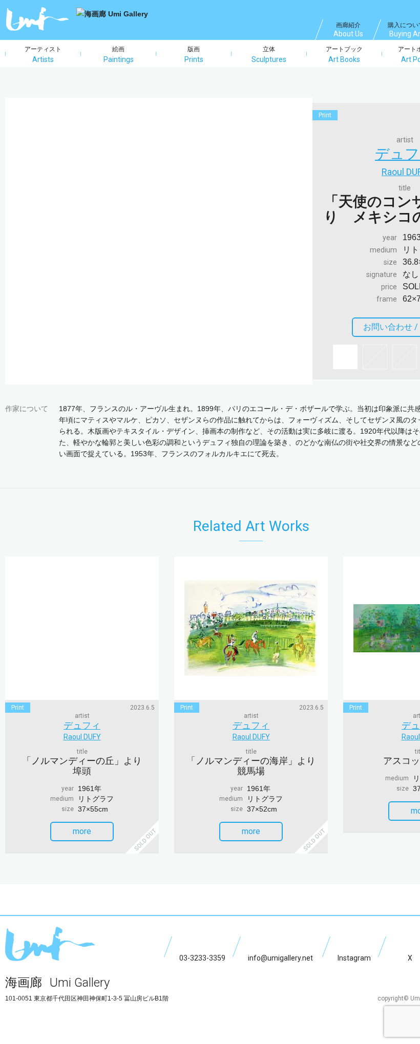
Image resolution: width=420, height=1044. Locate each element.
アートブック (344, 54)
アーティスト (43, 54)
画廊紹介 (348, 30)
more (82, 831)
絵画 (118, 54)
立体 (268, 54)
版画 (193, 54)
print (325, 115)
